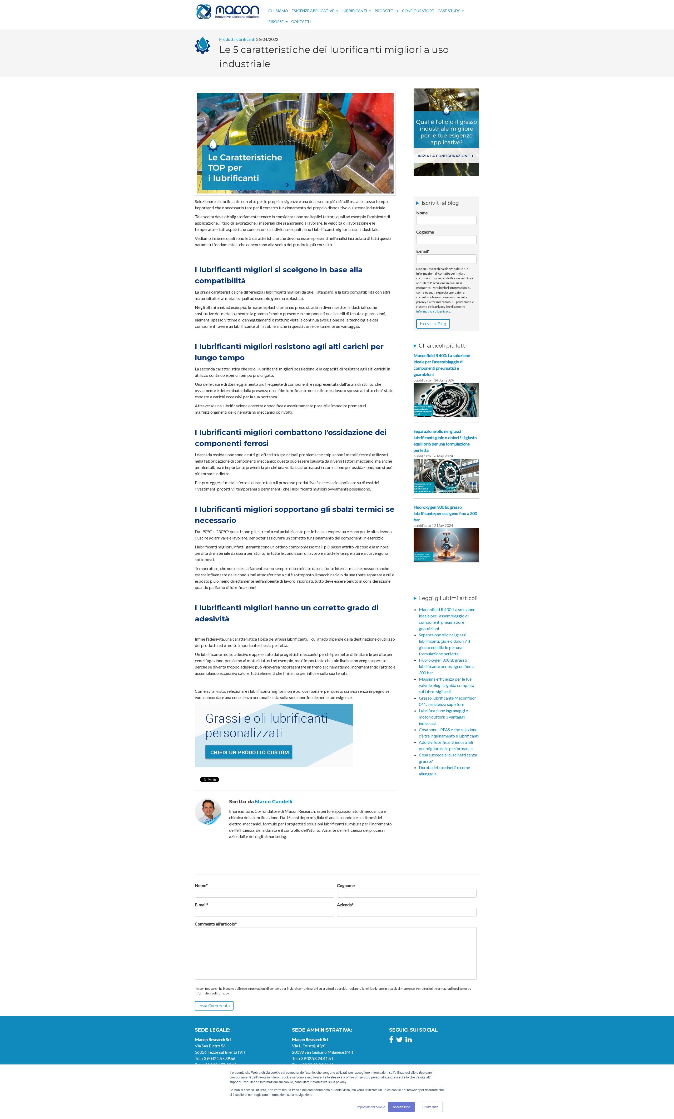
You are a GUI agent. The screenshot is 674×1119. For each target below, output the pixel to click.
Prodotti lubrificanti (237, 39)
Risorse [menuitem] (276, 21)
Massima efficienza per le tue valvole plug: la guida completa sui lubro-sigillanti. (446, 685)
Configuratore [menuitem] (418, 10)
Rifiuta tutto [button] (430, 1107)
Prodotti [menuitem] (385, 10)
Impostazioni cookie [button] (371, 1107)
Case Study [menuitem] (449, 10)
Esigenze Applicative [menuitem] (313, 10)
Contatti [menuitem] (301, 21)
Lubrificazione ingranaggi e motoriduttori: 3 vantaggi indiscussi (443, 717)
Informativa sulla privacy (433, 311)
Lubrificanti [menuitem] (354, 10)
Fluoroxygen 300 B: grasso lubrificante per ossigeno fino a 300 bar (446, 666)
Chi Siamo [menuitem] (278, 10)
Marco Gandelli (274, 802)
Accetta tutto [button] (401, 1107)
